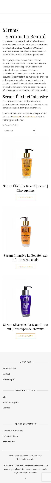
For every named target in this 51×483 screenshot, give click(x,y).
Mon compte (9, 379)
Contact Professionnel (13, 430)
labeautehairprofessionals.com (24, 456)
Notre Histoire (9, 368)
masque (16, 116)
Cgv (4, 396)
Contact (6, 373)
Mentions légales (11, 402)
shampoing (30, 116)
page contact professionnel (25, 472)
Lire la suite (25, 197)
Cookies (6, 407)
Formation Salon (10, 435)
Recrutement (9, 441)
